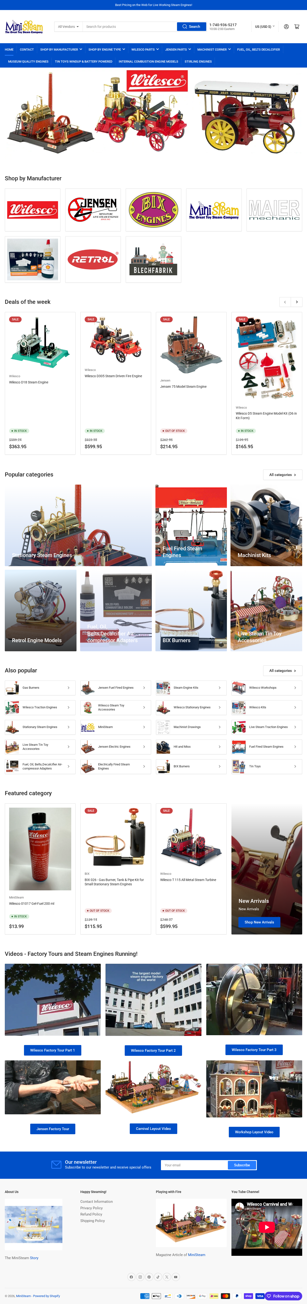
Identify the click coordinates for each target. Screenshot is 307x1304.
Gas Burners (31, 687)
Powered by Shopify (46, 1296)
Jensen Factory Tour (52, 1129)
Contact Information (96, 1201)
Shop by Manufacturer (59, 49)
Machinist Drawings (187, 727)
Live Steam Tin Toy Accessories (35, 747)
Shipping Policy (92, 1221)
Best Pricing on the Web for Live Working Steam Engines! (153, 5)
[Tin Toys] (153, 259)
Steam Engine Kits (186, 687)
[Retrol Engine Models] (93, 259)
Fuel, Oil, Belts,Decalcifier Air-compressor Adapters (112, 633)
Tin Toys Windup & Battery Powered (83, 61)
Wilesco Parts (143, 49)
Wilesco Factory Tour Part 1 (52, 1050)
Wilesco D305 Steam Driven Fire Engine (113, 376)
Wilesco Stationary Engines (192, 707)
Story (34, 1258)
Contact (27, 49)
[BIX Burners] (153, 209)
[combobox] (145, 27)
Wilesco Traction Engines (40, 707)
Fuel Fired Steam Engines (266, 746)
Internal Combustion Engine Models (148, 61)
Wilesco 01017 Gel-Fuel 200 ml (31, 903)
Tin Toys (255, 766)
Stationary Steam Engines (42, 555)
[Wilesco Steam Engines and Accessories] (32, 210)
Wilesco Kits (257, 707)
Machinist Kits (254, 555)
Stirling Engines (198, 61)
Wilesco (14, 376)
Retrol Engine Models (37, 640)
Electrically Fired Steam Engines (114, 766)
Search (194, 26)
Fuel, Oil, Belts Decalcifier (258, 49)
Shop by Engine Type (105, 49)
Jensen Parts (176, 49)
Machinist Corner (212, 49)
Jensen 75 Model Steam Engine (183, 386)
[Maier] (274, 210)
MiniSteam (105, 727)
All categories (280, 475)
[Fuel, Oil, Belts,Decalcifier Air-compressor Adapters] (32, 259)
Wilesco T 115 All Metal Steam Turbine (188, 880)
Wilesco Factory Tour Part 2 (153, 1050)
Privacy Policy (91, 1208)
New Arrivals (254, 901)
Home (9, 49)
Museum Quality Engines (28, 61)
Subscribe (242, 1165)
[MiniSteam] (214, 210)
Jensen (165, 380)
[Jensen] (93, 210)
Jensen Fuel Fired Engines (116, 687)
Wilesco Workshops (263, 687)
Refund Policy (91, 1214)
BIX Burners (176, 640)
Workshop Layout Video (254, 1132)
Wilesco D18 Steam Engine (28, 382)
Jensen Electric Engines (114, 746)
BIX (87, 873)
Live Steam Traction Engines (268, 727)
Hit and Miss (182, 746)
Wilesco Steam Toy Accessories (111, 707)
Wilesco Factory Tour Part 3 (254, 1050)
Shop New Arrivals (259, 922)
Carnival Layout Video (153, 1129)
